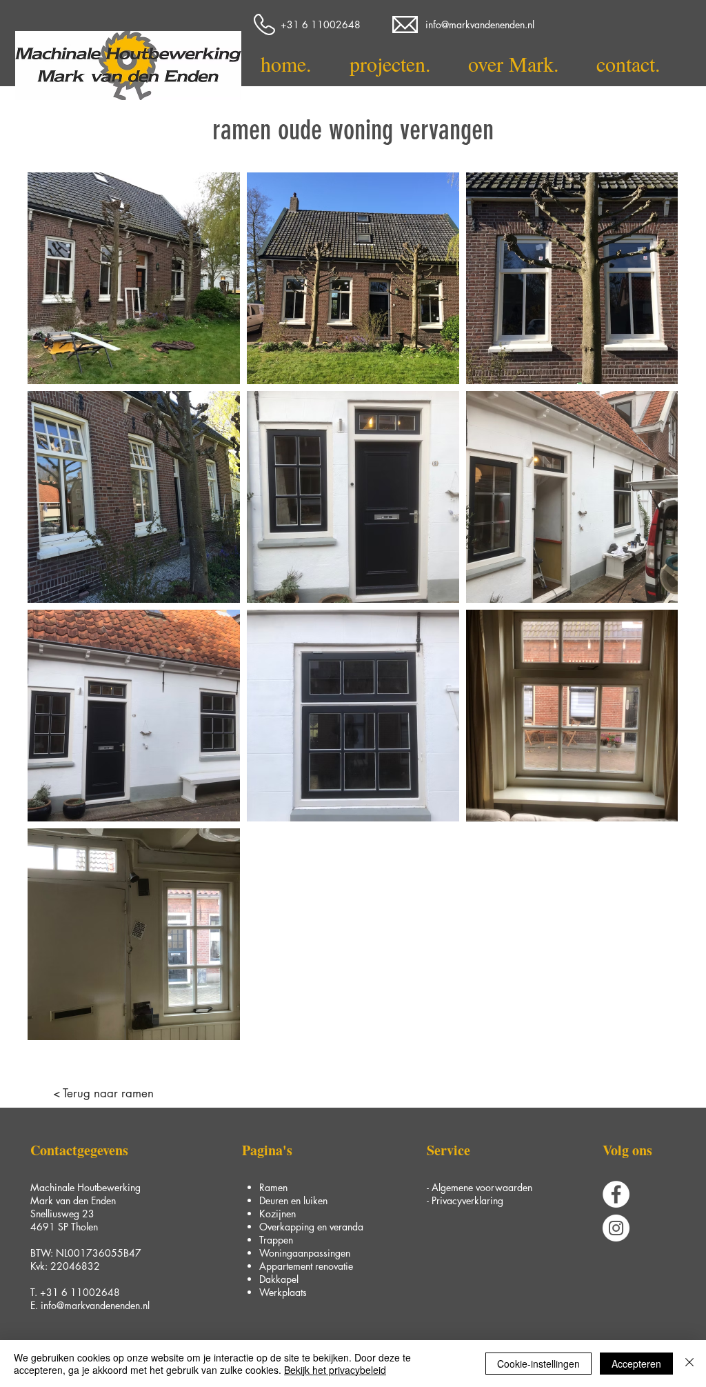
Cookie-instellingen (538, 1363)
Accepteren (636, 1363)
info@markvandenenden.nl (95, 1305)
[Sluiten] (689, 1363)
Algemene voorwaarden (482, 1187)
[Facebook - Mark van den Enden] (616, 1194)
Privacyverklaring (467, 1200)
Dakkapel (279, 1279)
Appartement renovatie (306, 1266)
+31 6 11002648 (80, 1292)
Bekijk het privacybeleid (335, 1370)
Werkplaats (283, 1292)
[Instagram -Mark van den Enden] (616, 1228)
